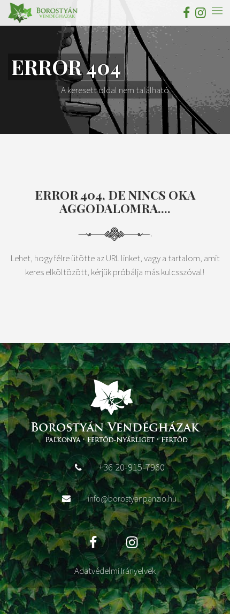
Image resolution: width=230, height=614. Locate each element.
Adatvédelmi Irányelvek (115, 571)
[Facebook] (186, 12)
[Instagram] (199, 12)
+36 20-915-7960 (131, 466)
